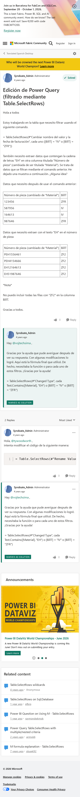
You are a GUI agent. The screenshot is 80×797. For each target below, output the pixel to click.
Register (60, 43)
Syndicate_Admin (23, 76)
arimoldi (30, 737)
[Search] (51, 43)
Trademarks (9, 784)
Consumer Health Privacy (51, 789)
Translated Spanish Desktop (20, 53)
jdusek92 (31, 751)
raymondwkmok (34, 718)
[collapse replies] (40, 427)
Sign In (71, 43)
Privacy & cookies (34, 776)
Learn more (47, 66)
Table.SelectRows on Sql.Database (31, 699)
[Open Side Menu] (5, 43)
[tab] (38, 658)
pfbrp (28, 704)
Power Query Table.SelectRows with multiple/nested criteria (33, 730)
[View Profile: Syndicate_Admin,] (10, 335)
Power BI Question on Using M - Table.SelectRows (42, 713)
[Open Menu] (74, 53)
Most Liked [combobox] (67, 420)
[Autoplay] (34, 658)
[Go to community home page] (28, 43)
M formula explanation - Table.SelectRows (37, 746)
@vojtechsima (21, 343)
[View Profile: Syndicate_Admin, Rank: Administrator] (7, 78)
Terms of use (55, 776)
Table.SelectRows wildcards (27, 685)
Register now (12, 30)
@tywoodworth (21, 441)
